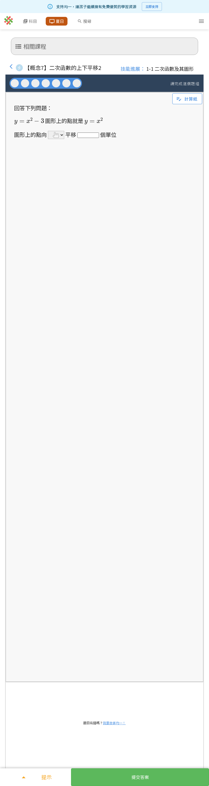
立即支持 (151, 6)
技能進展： (133, 68)
